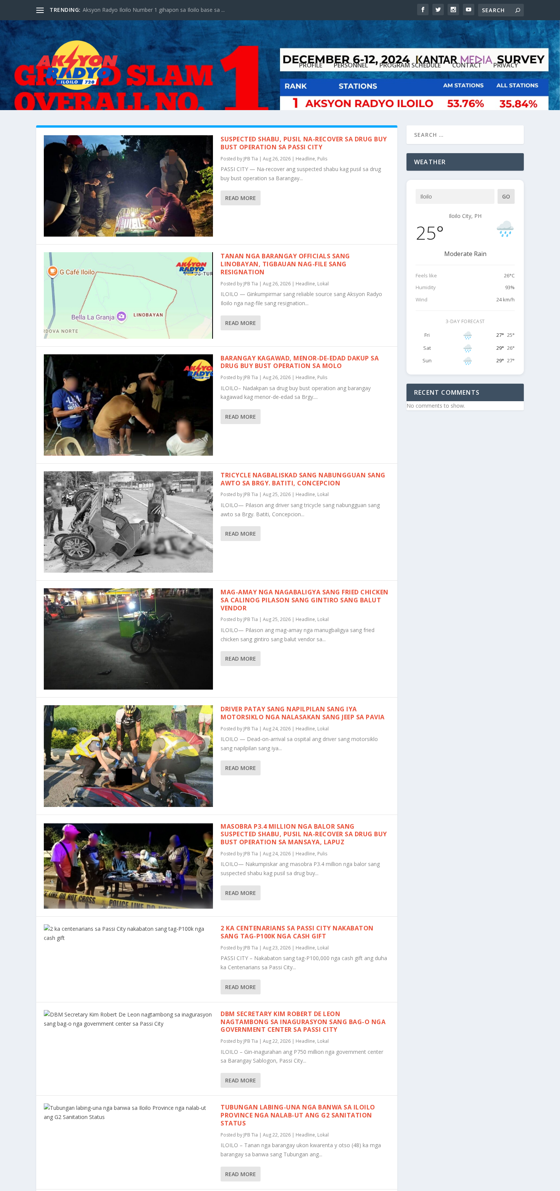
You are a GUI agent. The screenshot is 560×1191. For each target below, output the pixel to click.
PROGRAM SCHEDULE (410, 65)
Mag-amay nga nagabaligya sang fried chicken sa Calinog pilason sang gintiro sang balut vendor (305, 600)
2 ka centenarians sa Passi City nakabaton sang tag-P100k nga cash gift (297, 932)
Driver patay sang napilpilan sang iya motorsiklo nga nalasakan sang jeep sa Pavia (303, 713)
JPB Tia (250, 158)
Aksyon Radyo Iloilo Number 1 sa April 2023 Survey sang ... (155, 9)
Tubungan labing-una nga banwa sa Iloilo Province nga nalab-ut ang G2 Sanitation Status (298, 1115)
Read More (240, 198)
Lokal (323, 283)
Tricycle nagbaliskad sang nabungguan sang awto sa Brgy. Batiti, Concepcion (303, 479)
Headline (305, 158)
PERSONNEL (351, 65)
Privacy (505, 65)
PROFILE (310, 65)
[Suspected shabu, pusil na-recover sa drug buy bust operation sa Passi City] (128, 186)
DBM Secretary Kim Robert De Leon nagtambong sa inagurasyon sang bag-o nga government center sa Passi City (303, 1022)
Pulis (322, 158)
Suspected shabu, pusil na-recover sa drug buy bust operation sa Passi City (304, 143)
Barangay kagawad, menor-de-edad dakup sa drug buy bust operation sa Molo (300, 362)
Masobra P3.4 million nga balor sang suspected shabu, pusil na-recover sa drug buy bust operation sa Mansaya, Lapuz (304, 834)
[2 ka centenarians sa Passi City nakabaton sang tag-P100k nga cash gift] (128, 933)
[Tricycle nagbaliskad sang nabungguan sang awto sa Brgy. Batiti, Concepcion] (128, 522)
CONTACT (467, 65)
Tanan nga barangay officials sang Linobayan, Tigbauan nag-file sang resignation (285, 264)
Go (506, 196)
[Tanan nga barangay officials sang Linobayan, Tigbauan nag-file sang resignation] (128, 295)
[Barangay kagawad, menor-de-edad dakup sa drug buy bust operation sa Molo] (128, 405)
